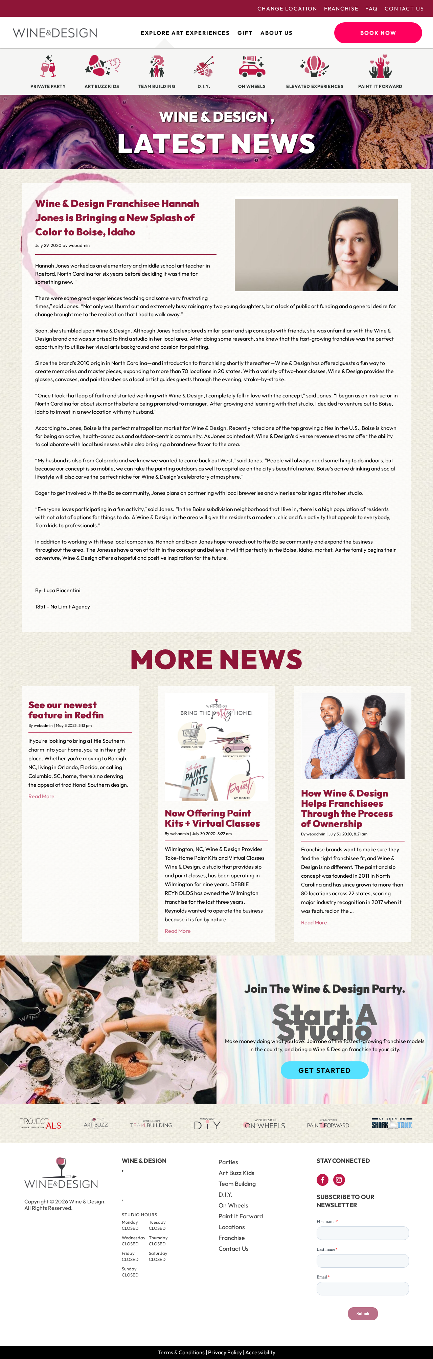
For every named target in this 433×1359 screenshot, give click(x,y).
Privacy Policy (225, 1352)
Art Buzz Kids (236, 1173)
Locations (232, 1227)
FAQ (371, 8)
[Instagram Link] (339, 1180)
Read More (41, 796)
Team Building (237, 1184)
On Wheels (233, 1205)
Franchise (341, 8)
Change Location (287, 8)
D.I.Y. (225, 1194)
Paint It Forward (241, 1216)
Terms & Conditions (181, 1352)
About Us (276, 32)
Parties (228, 1162)
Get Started (324, 1070)
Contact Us (404, 8)
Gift (245, 32)
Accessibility (260, 1352)
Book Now (378, 32)
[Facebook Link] (322, 1180)
